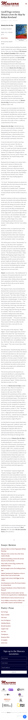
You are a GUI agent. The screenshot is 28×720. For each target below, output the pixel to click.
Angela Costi (4, 629)
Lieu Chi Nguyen (6, 620)
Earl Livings (4, 612)
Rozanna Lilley (5, 637)
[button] (26, 3)
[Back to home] (10, 3)
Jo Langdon (4, 640)
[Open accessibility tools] (25, 717)
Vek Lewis (4, 617)
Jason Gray (4, 643)
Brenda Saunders (6, 626)
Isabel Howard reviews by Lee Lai (12, 598)
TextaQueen (4, 634)
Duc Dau (3, 631)
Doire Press (4, 38)
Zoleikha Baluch (5, 623)
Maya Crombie (5, 615)
